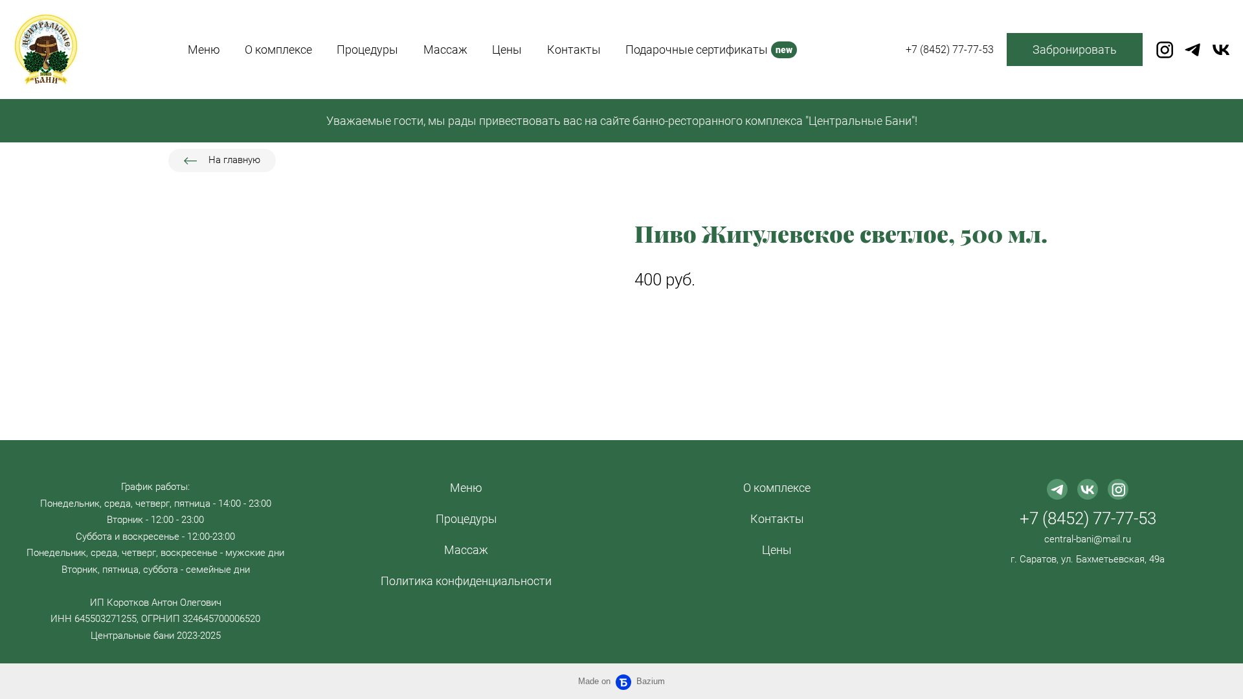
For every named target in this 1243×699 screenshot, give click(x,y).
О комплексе (777, 487)
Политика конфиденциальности (466, 581)
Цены (777, 550)
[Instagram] (1165, 49)
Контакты (777, 519)
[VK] (1221, 49)
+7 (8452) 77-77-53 (1088, 518)
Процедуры (466, 519)
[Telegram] (1192, 49)
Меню (466, 487)
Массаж (466, 550)
